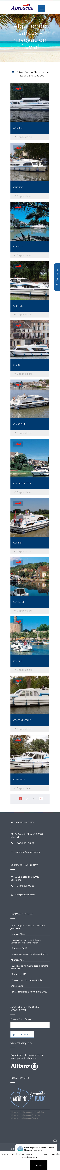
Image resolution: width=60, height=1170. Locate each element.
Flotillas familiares (18, 991)
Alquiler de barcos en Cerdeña (27, 1112)
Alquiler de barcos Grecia (24, 1118)
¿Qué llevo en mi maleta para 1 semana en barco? (29, 967)
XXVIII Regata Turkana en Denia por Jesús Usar (27, 927)
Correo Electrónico (21, 1019)
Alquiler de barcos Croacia (25, 1115)
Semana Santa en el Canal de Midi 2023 (29, 954)
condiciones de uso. (30, 1157)
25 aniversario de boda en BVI (24, 980)
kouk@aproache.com (25, 894)
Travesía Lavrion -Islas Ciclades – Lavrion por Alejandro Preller (26, 941)
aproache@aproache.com (27, 852)
